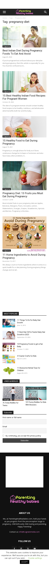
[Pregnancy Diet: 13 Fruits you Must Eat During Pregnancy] (24, 175)
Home (5, 18)
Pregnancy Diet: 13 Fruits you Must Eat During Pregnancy (23, 195)
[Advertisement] (24, 4)
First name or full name (12, 417)
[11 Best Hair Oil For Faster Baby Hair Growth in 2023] (9, 335)
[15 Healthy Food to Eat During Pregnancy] (24, 126)
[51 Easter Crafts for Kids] (9, 359)
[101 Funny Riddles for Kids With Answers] (36, 393)
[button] (4, 12)
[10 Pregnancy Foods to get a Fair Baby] (9, 347)
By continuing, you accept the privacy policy (23, 436)
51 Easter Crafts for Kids (26, 356)
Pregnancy (6, 46)
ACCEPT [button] (24, 562)
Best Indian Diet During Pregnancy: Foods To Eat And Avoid (22, 52)
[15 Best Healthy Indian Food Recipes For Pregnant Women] (24, 81)
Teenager (6, 399)
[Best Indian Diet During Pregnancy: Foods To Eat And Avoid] (24, 36)
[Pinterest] (21, 548)
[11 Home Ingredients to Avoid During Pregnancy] (24, 234)
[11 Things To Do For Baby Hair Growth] (9, 323)
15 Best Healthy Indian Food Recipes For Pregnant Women (24, 97)
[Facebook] (14, 548)
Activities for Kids (31, 399)
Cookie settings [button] (35, 558)
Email (5, 426)
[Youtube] (34, 548)
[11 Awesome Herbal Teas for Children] (9, 371)
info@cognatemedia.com (29, 532)
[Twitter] (27, 548)
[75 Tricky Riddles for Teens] (13, 393)
